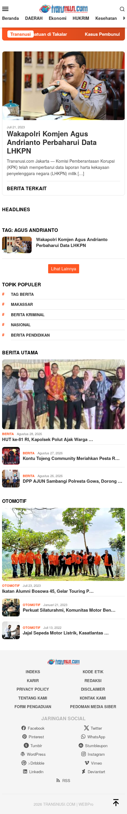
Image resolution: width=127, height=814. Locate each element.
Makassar (22, 304)
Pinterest (36, 736)
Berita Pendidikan (30, 335)
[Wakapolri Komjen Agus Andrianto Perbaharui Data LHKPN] (63, 85)
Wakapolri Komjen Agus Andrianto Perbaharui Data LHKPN (52, 142)
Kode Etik (93, 671)
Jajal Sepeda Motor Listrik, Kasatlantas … (66, 632)
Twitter (96, 728)
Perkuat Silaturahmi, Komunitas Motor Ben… (69, 610)
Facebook (36, 728)
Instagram (96, 754)
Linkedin (36, 771)
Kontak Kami (93, 698)
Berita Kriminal (28, 314)
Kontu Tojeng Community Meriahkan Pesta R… (71, 458)
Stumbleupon (96, 745)
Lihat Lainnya (63, 269)
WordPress (36, 754)
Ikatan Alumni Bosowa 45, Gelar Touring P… (48, 591)
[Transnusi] (63, 8)
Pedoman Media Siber (93, 706)
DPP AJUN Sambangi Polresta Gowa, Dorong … (72, 481)
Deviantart (96, 771)
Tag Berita (22, 294)
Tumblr (36, 745)
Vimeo (96, 763)
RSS (66, 780)
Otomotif (11, 585)
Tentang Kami (32, 698)
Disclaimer (93, 689)
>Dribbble (36, 763)
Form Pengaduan (32, 706)
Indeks (33, 671)
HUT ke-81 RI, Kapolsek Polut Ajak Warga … (47, 439)
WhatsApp (96, 736)
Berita (8, 434)
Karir (33, 680)
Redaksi (93, 680)
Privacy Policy (33, 689)
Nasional (21, 324)
